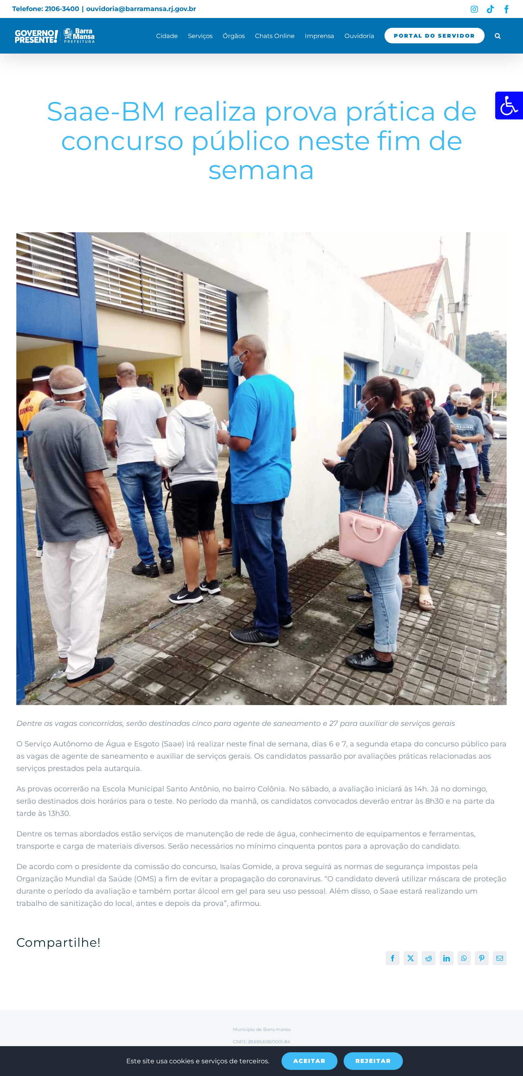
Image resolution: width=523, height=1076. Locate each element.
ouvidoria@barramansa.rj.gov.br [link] (141, 9)
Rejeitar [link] (373, 1061)
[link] (509, 105)
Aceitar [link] (309, 1061)
